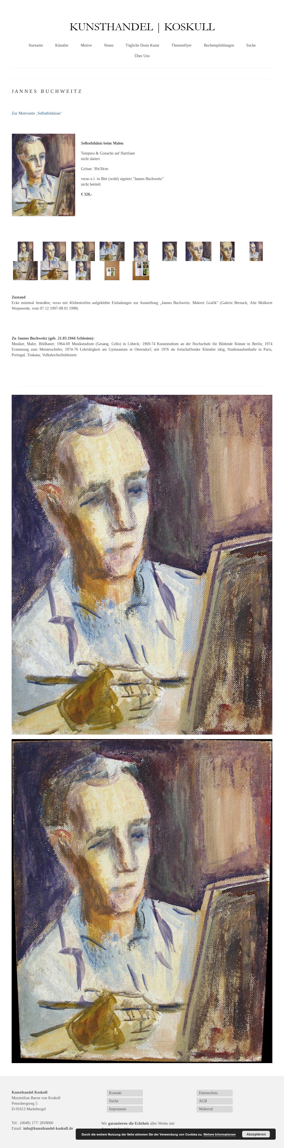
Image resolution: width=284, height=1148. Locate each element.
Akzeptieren (256, 1134)
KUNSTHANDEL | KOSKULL (142, 27)
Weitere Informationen (219, 1134)
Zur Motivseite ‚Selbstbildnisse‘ (37, 113)
